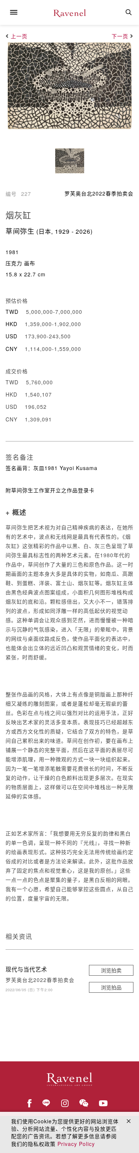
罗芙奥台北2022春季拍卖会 (98, 193)
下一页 (120, 36)
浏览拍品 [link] (111, 987)
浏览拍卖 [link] (111, 970)
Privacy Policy (76, 1143)
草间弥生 (20, 231)
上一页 (19, 36)
